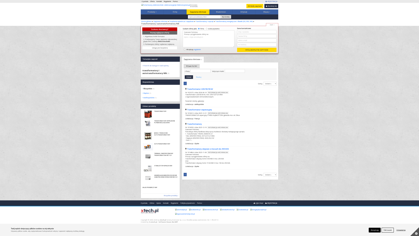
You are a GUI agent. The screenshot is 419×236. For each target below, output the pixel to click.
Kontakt (166, 203)
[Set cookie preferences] (414, 231)
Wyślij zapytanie (256, 6)
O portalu (144, 203)
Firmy (175, 12)
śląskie (146, 93)
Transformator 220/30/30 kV (200, 89)
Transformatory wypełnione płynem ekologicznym (164, 122)
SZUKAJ (226, 17)
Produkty (152, 12)
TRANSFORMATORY (160, 111)
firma (202, 29)
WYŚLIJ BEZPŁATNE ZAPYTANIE (256, 50)
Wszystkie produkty (170, 195)
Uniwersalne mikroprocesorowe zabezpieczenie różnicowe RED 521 (166, 176)
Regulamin (174, 203)
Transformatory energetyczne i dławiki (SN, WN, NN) (234, 21)
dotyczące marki (218, 71)
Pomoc (199, 203)
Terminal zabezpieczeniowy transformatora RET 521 (163, 154)
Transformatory (194, 124)
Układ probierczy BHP (149, 187)
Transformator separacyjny (199, 109)
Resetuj (198, 77)
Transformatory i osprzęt (204, 21)
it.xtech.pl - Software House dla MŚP (163, 222)
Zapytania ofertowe (198, 12)
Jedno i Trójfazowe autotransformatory (162, 134)
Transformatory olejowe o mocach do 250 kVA (208, 149)
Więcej (266, 12)
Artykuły (243, 12)
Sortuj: (260, 84)
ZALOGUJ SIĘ (272, 6)
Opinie (158, 203)
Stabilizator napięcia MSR (163, 166)
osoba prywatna (213, 29)
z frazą (187, 71)
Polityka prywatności (187, 203)
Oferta (152, 203)
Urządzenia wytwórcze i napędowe (181, 21)
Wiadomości (221, 12)
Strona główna (146, 21)
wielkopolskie (148, 97)
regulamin (197, 49)
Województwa (148, 82)
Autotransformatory (162, 144)
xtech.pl (163, 220)
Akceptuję (193, 49)
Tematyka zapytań (150, 59)
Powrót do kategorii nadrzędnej (156, 65)
